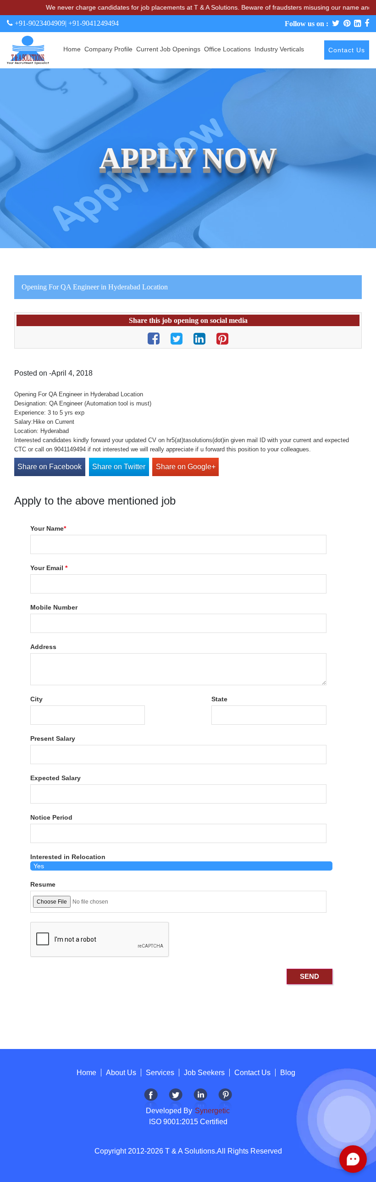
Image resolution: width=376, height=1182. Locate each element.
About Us (121, 1073)
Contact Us (346, 50)
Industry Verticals (279, 49)
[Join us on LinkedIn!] (200, 1100)
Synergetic (211, 1111)
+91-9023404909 (39, 23)
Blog (287, 1073)
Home (72, 49)
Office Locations (227, 49)
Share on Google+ (186, 467)
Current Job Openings (168, 49)
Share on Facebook (49, 467)
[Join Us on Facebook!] (150, 1100)
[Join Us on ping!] (225, 1100)
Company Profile (108, 49)
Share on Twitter (118, 467)
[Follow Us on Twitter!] (175, 1100)
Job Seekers (204, 1073)
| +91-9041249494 (92, 23)
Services (160, 1073)
